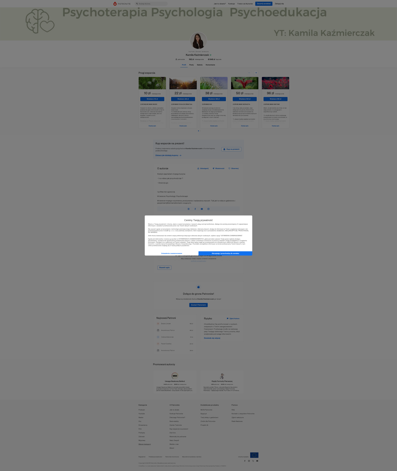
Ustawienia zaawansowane (171, 253)
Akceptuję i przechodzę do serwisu (225, 253)
